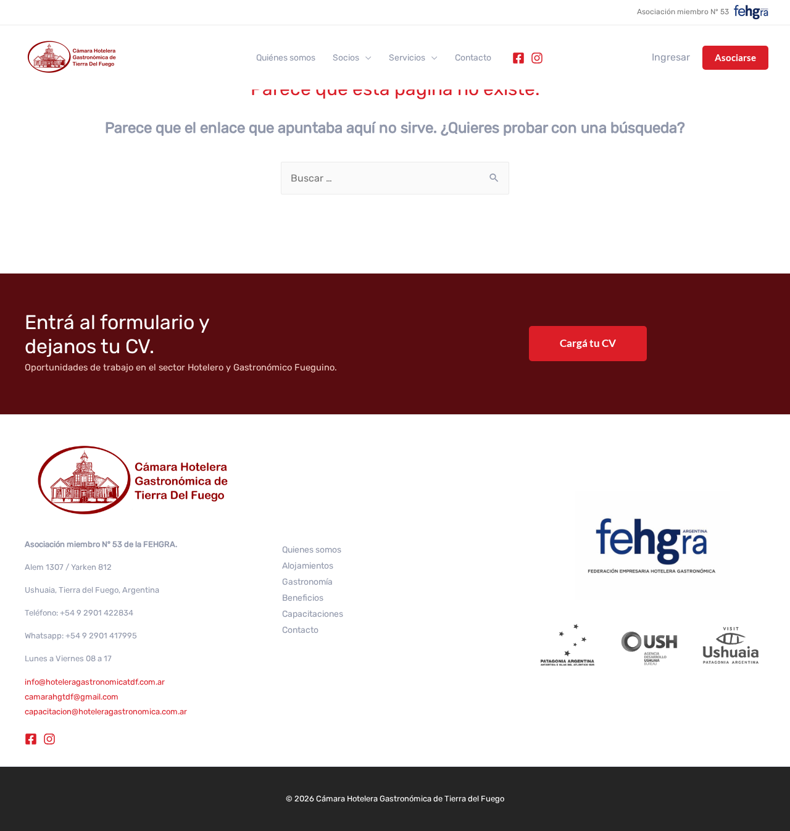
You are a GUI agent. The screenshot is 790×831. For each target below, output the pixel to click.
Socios (346, 58)
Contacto (473, 58)
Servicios (407, 58)
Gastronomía (307, 582)
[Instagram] (537, 58)
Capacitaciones (312, 614)
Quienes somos (311, 550)
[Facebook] (518, 58)
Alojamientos (307, 566)
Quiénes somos (285, 58)
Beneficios (302, 598)
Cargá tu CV (588, 342)
